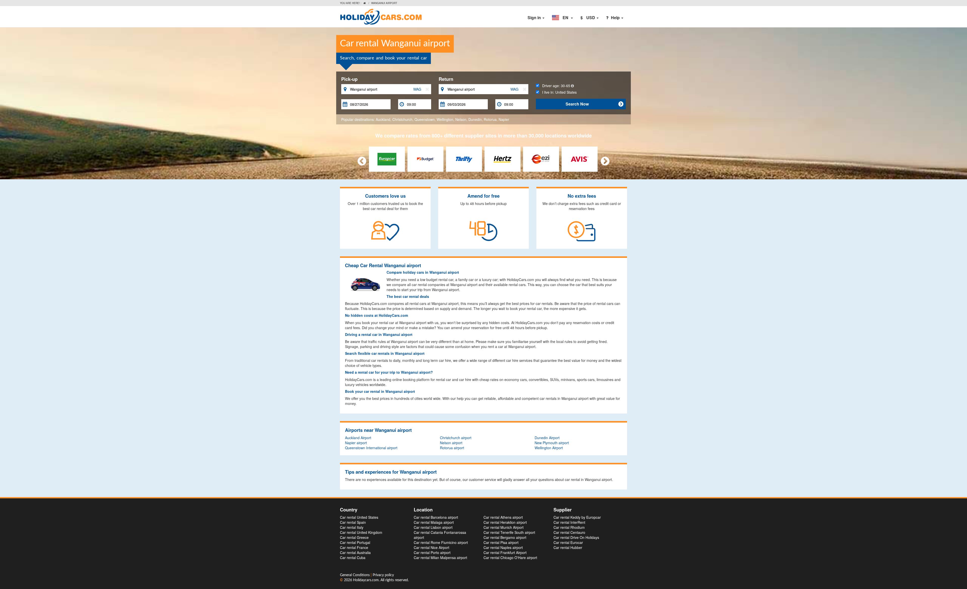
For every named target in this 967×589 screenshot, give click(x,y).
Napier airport (356, 442)
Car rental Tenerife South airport (509, 532)
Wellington (445, 119)
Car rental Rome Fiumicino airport (441, 542)
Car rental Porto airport (432, 552)
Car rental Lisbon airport (433, 527)
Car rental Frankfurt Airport (505, 552)
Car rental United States (359, 517)
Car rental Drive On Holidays (576, 537)
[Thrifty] (464, 158)
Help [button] (616, 17)
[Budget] (425, 158)
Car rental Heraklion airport (505, 522)
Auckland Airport (358, 437)
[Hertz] (502, 158)
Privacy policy (383, 575)
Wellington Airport (549, 447)
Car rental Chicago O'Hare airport (510, 557)
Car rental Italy (351, 527)
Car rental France (354, 547)
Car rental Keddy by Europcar (577, 517)
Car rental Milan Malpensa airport (440, 557)
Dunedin (475, 119)
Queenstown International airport (371, 447)
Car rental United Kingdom (361, 532)
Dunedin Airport (547, 437)
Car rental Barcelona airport (436, 517)
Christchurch (402, 119)
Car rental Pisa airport (501, 542)
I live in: (558, 92)
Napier (504, 119)
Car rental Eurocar (568, 542)
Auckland (383, 119)
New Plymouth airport (552, 442)
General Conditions (355, 575)
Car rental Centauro (569, 532)
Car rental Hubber (568, 547)
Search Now (594, 104)
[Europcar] (386, 158)
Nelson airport (451, 442)
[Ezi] (541, 158)
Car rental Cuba (352, 557)
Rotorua (490, 119)
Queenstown (425, 119)
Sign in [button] (535, 17)
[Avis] (579, 158)
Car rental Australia (355, 552)
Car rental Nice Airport (431, 547)
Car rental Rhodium (569, 527)
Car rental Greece (354, 537)
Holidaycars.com (366, 580)
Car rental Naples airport (503, 547)
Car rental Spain (353, 522)
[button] (562, 17)
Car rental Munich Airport (504, 527)
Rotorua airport (452, 447)
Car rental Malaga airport (434, 522)
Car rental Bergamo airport (505, 537)
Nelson (460, 119)
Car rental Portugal (355, 542)
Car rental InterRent (569, 522)
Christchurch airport (455, 437)
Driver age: (554, 85)
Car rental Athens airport (503, 517)
